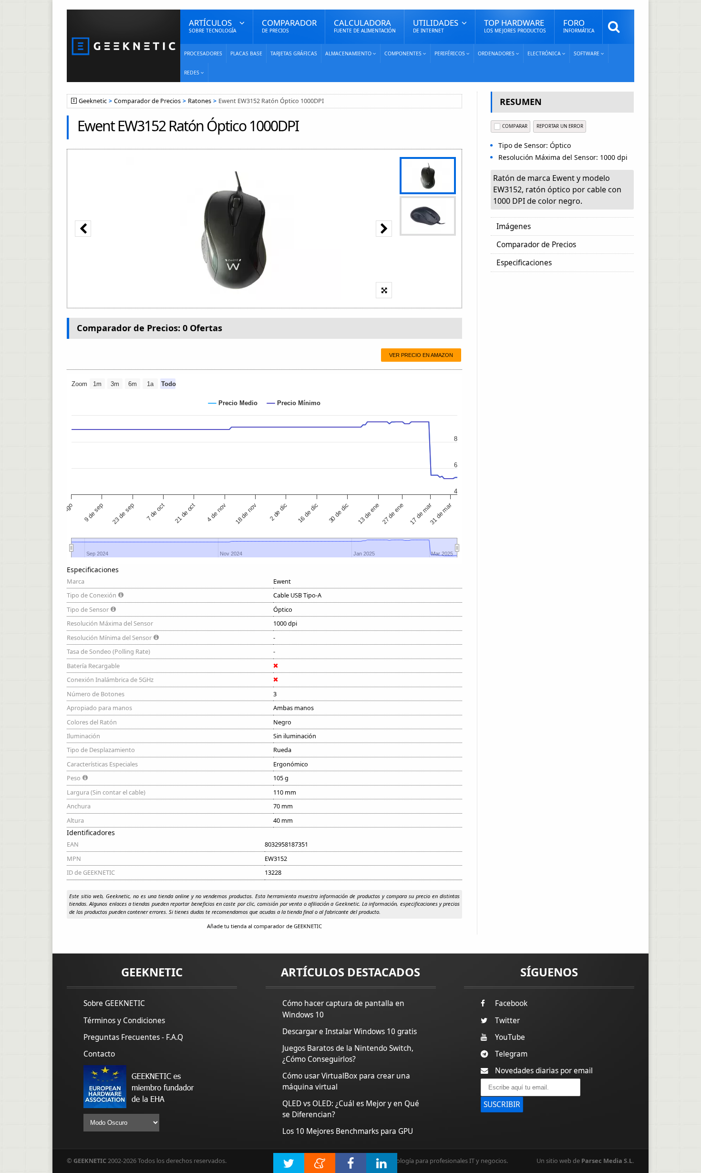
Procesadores (203, 53)
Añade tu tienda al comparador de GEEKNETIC (264, 926)
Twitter (507, 1021)
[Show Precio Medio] (233, 403)
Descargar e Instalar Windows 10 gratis (349, 1031)
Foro (578, 25)
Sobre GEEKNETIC (114, 1003)
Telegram (511, 1054)
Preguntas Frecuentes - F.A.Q (133, 1037)
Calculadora (365, 25)
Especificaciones (524, 263)
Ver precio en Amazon (421, 355)
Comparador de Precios (147, 101)
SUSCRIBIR (502, 1105)
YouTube (510, 1037)
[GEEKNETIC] (123, 45)
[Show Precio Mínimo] (293, 403)
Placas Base (246, 53)
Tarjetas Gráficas (293, 53)
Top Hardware (515, 25)
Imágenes (513, 226)
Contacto (99, 1054)
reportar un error (559, 126)
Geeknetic (93, 101)
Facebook (511, 1003)
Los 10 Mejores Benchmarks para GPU (347, 1131)
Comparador (289, 25)
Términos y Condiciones (124, 1021)
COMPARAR (514, 126)
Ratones (199, 101)
